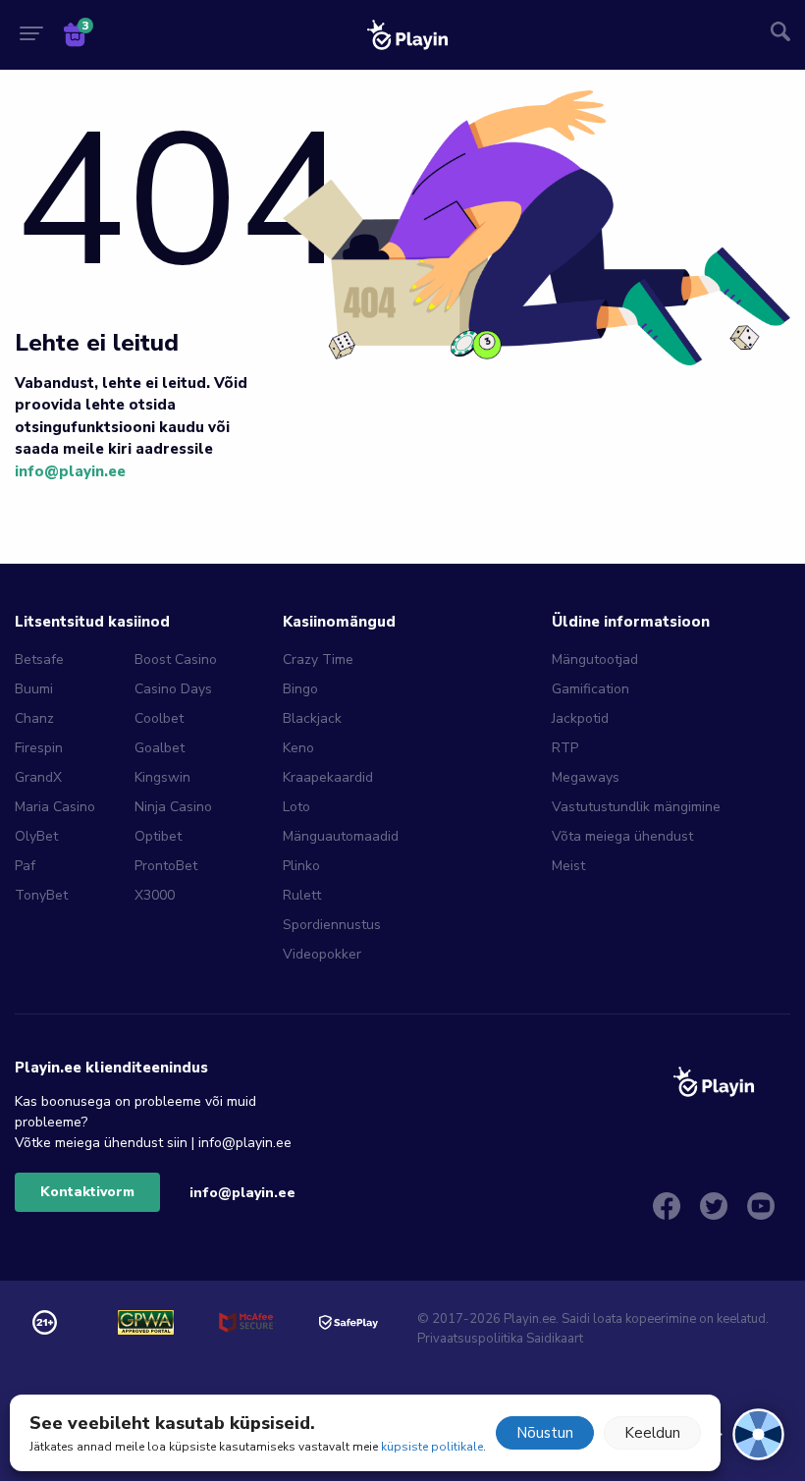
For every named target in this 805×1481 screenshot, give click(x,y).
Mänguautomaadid (341, 836)
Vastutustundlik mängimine (636, 806)
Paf (25, 865)
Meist (568, 865)
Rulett (302, 895)
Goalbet (159, 748)
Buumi (34, 689)
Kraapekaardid (328, 777)
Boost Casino (175, 659)
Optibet (158, 836)
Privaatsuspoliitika (470, 1338)
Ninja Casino (173, 806)
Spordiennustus (332, 924)
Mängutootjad (595, 659)
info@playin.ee (70, 471)
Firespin (39, 748)
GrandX (38, 777)
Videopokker (322, 954)
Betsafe (39, 659)
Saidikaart (554, 1338)
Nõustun (544, 1433)
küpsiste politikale (432, 1446)
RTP (565, 748)
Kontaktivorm (87, 1191)
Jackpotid (580, 718)
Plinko (301, 865)
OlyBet (36, 836)
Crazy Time (318, 659)
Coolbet (159, 718)
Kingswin (162, 777)
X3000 (154, 895)
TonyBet (41, 895)
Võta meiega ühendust (622, 836)
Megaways (585, 777)
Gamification (590, 689)
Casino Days (173, 689)
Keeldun (652, 1433)
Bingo (300, 689)
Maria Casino (55, 806)
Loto (296, 806)
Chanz (34, 718)
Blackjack (312, 718)
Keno (298, 748)
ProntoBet (165, 865)
